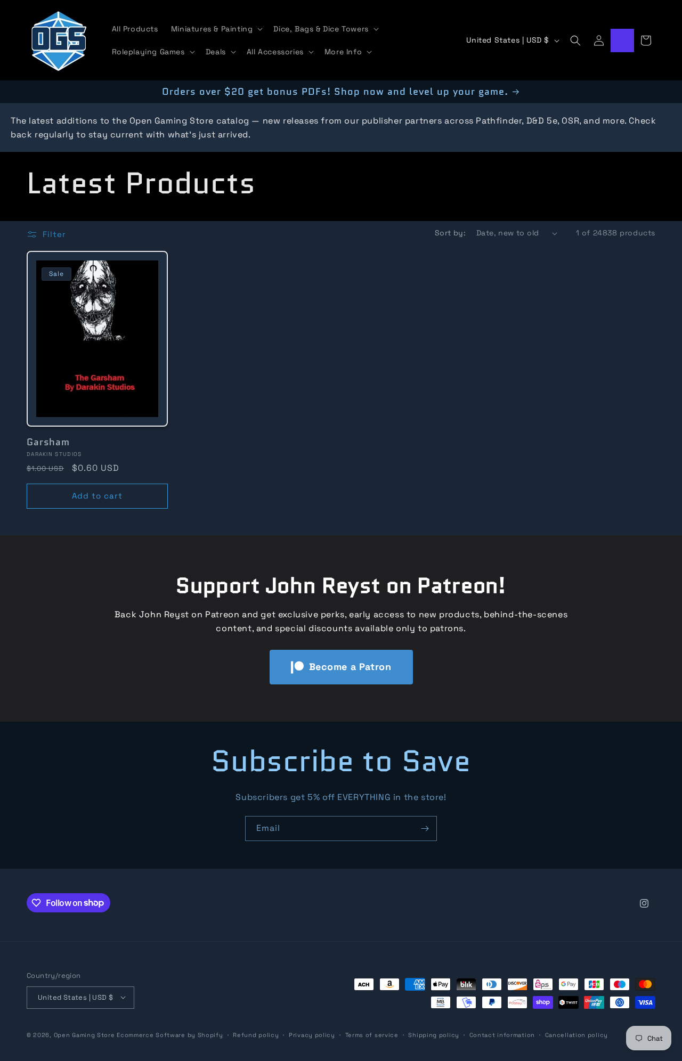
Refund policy (256, 1034)
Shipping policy (433, 1034)
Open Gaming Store (84, 1034)
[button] (216, 29)
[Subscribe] (424, 828)
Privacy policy (312, 1034)
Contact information (502, 1034)
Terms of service (372, 1034)
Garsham (48, 442)
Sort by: (450, 233)
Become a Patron (350, 666)
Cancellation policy (576, 1034)
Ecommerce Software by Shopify (170, 1034)
